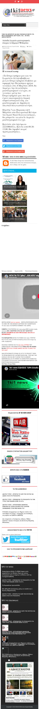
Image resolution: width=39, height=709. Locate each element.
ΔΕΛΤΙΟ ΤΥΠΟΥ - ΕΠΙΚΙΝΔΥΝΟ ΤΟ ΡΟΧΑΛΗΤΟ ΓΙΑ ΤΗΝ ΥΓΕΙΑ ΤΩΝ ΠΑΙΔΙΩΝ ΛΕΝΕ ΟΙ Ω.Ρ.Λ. (18, 622)
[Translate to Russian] (32, 556)
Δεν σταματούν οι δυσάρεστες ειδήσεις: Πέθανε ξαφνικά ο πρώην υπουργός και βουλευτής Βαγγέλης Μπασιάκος (18, 520)
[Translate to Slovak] (33, 556)
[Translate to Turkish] (7, 556)
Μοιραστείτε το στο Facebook (14, 140)
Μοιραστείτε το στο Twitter (13, 146)
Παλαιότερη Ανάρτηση (31, 271)
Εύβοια (29, 46)
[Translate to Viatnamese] (20, 558)
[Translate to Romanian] (30, 556)
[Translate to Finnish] (15, 556)
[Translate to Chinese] (11, 556)
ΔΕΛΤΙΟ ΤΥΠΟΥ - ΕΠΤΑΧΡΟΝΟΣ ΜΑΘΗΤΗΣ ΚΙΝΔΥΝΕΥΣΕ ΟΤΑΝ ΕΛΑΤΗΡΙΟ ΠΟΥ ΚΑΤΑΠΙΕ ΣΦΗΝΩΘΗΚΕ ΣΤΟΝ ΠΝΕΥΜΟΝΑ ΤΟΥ (15, 506)
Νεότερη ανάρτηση (7, 271)
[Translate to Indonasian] (18, 556)
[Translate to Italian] (20, 556)
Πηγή (3, 136)
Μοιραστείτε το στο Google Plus (15, 151)
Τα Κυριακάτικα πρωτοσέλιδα (11, 585)
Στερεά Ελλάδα (5, 48)
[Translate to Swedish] (35, 556)
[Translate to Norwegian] (26, 556)
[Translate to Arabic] (9, 556)
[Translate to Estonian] (13, 556)
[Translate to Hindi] (16, 556)
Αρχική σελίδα (19, 271)
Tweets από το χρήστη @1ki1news (11, 534)
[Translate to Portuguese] (28, 556)
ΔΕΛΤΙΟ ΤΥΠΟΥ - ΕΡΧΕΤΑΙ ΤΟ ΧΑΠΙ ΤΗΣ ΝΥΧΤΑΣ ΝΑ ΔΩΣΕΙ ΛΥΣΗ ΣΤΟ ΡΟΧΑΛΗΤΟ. (18, 611)
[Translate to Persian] (24, 556)
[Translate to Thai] (18, 558)
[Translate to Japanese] (22, 556)
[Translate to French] (3, 556)
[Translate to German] (5, 556)
